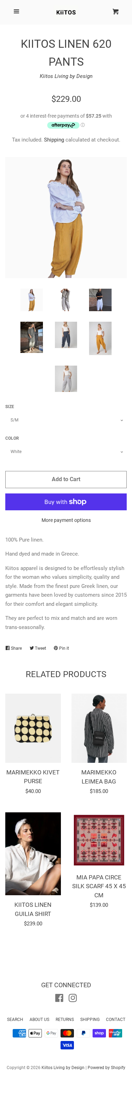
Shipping (54, 140)
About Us (39, 1019)
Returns (65, 1019)
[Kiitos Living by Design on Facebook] (59, 999)
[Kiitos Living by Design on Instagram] (73, 999)
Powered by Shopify (106, 1067)
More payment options (66, 520)
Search (15, 1019)
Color (12, 438)
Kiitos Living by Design (66, 76)
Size (9, 406)
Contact (115, 1019)
